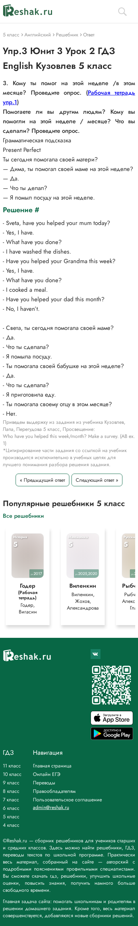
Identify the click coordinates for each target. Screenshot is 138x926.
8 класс (11, 791)
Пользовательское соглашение (67, 799)
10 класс (12, 774)
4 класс (11, 825)
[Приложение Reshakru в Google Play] (112, 738)
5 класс (11, 816)
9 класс (11, 782)
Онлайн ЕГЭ (47, 774)
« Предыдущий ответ (42, 479)
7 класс (11, 799)
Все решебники (23, 515)
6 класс (11, 808)
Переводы (44, 782)
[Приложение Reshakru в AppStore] (112, 723)
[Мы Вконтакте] (95, 654)
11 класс (12, 765)
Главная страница (52, 765)
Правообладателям (54, 791)
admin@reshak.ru (51, 807)
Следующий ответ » (97, 479)
